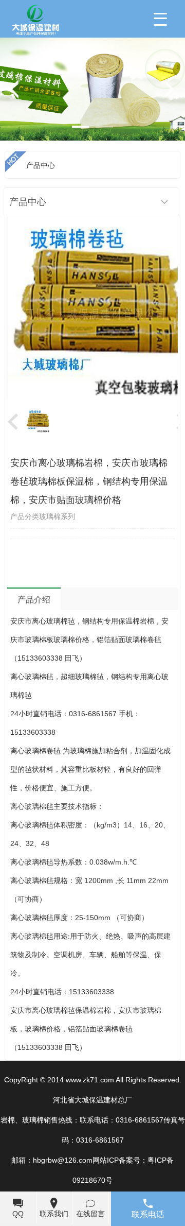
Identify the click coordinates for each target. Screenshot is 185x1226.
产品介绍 (33, 599)
